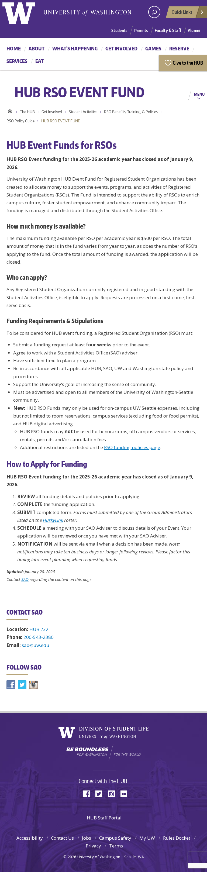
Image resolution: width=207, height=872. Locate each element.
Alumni (194, 30)
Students (119, 30)
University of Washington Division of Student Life (103, 733)
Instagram (113, 793)
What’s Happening (75, 48)
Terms (116, 846)
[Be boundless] (103, 752)
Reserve (179, 48)
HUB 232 (39, 629)
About (36, 48)
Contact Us (62, 838)
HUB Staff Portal (104, 818)
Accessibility (29, 838)
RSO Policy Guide (20, 120)
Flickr (125, 793)
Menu (199, 94)
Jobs (86, 838)
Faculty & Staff (168, 30)
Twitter (100, 793)
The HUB (27, 111)
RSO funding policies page (132, 447)
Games (153, 48)
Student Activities (83, 111)
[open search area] (154, 12)
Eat (39, 61)
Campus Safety (115, 838)
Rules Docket (176, 838)
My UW (147, 838)
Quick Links (182, 12)
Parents (141, 30)
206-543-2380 (38, 637)
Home (13, 48)
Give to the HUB (188, 63)
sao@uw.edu (35, 645)
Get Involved (121, 48)
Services (16, 61)
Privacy (93, 846)
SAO (25, 579)
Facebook (88, 793)
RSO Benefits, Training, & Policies (131, 111)
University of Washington (24, 12)
